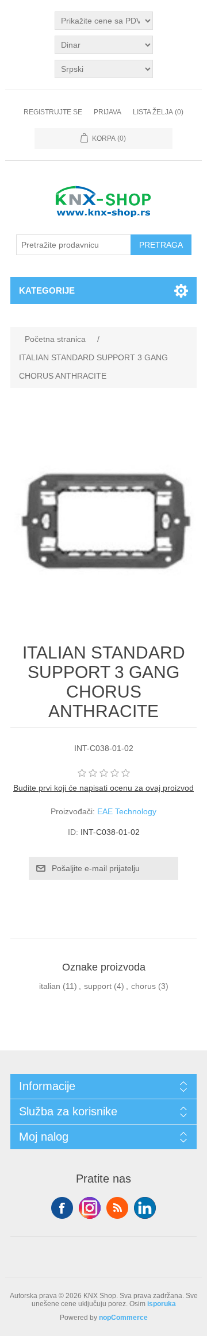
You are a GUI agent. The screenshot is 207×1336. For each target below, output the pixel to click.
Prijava (107, 112)
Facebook (62, 1208)
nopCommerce (123, 1318)
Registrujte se (53, 112)
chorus (143, 986)
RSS (117, 1208)
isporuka (161, 1304)
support (98, 986)
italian (49, 986)
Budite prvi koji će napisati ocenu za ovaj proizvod (103, 787)
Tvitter (90, 1208)
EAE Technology (126, 811)
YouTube (145, 1208)
